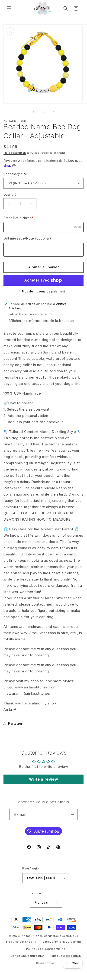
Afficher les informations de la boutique (41, 321)
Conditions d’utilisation (28, 955)
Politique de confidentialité (45, 948)
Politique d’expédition (65, 955)
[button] (9, 8)
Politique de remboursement (61, 941)
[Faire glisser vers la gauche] (33, 112)
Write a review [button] (43, 779)
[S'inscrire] (72, 814)
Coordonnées (46, 963)
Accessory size (15, 174)
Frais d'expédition (14, 152)
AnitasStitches (32, 935)
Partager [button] (15, 723)
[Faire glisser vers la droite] (54, 112)
